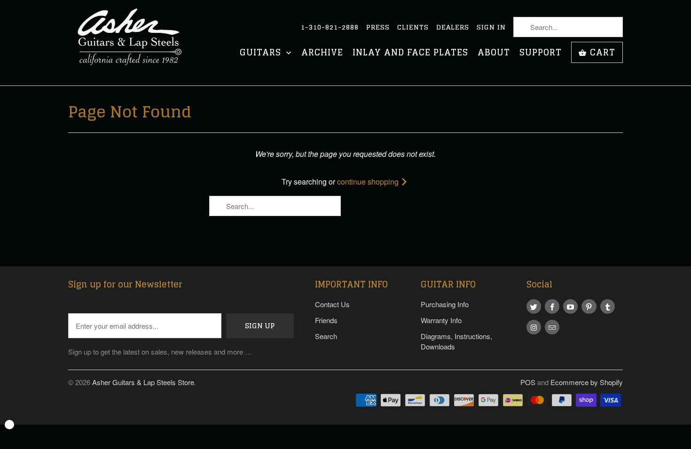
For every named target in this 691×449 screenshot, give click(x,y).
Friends (326, 320)
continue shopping (368, 181)
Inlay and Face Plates (410, 53)
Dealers (452, 27)
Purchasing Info (445, 304)
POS (527, 382)
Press (378, 27)
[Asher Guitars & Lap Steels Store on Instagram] (533, 327)
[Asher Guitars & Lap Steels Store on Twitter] (533, 306)
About (494, 53)
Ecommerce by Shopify (586, 382)
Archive (322, 53)
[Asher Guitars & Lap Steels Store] (134, 42)
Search (326, 336)
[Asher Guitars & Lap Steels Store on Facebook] (552, 306)
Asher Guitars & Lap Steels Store (143, 382)
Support (540, 53)
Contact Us (332, 304)
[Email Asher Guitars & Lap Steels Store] (552, 327)
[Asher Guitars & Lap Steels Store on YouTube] (570, 306)
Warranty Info (441, 320)
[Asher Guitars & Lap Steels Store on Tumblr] (607, 306)
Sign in (491, 27)
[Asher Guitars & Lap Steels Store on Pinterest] (588, 306)
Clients (413, 27)
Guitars (262, 53)
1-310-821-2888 (330, 27)
